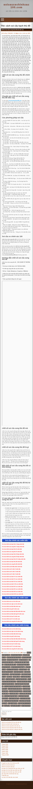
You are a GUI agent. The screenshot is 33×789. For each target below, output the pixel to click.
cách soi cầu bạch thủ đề (12, 669)
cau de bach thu (23, 669)
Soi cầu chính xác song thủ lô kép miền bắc (13, 556)
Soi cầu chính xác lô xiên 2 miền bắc (11, 569)
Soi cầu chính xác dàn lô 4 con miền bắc (12, 576)
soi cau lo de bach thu (14, 698)
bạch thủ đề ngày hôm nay (23, 664)
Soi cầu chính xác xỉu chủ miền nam (11, 601)
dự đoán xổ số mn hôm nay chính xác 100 (11, 770)
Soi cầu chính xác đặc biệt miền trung (11, 633)
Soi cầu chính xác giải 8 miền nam (10, 609)
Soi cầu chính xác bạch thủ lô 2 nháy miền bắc (13, 559)
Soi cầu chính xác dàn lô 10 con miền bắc (12, 584)
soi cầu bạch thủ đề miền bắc (15, 688)
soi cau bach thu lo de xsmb (15, 691)
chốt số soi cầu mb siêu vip (14, 652)
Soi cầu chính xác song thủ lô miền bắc (12, 551)
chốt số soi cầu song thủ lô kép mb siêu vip (12, 727)
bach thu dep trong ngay (12, 659)
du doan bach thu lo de (15, 674)
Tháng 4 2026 (5, 747)
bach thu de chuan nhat (16, 655)
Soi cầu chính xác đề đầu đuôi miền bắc (12, 566)
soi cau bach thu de (10, 679)
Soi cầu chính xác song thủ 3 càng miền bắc (13, 546)
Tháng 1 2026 (5, 753)
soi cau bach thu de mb (21, 679)
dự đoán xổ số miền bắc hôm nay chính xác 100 (13, 768)
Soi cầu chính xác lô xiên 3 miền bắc (11, 571)
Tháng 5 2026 (5, 746)
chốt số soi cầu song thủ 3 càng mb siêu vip (12, 729)
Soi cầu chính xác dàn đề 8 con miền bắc (12, 591)
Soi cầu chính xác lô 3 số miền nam (11, 618)
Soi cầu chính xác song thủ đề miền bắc (12, 564)
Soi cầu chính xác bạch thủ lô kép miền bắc (13, 554)
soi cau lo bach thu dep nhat (10, 696)
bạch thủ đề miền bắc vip (10, 664)
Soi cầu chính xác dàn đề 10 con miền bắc (12, 594)
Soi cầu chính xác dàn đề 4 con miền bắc (12, 586)
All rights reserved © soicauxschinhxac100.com (16, 784)
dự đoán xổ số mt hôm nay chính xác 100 (11, 772)
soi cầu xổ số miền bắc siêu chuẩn (10, 777)
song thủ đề (7, 705)
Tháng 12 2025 (5, 755)
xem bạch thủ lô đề (25, 705)
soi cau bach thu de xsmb (8, 684)
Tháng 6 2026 (5, 744)
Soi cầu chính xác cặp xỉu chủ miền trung (12, 631)
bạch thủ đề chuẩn (23, 659)
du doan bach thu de (18, 672)
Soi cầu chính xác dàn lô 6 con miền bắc (12, 579)
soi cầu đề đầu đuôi (14, 693)
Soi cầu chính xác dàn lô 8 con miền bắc (12, 581)
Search (4, 714)
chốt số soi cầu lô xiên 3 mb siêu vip (10, 724)
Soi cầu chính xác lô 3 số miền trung (11, 646)
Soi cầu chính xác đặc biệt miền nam (11, 606)
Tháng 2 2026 (5, 751)
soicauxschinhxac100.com (16, 6)
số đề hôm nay (5, 775)
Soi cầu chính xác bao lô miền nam (11, 616)
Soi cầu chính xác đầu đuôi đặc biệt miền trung (14, 638)
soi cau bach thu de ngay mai (24, 681)
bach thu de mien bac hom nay (14, 657)
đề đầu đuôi (9, 676)
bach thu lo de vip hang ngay (18, 667)
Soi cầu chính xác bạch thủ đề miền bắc (12, 561)
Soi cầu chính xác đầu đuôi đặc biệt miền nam (13, 611)
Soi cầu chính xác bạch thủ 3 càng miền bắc (13, 544)
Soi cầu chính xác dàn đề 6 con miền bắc (12, 589)
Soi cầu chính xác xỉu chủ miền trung (11, 628)
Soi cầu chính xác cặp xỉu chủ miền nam (12, 604)
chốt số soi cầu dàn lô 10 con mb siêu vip (11, 722)
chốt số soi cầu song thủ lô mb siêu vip (11, 725)
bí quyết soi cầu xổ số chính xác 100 (10, 763)
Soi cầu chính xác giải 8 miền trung (11, 636)
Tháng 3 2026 (5, 749)
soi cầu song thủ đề (12, 703)
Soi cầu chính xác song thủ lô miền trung (12, 648)
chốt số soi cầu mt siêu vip (8, 766)
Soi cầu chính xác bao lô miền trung (11, 643)
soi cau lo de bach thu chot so (11, 701)
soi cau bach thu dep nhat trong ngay (13, 686)
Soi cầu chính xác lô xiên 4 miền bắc (11, 574)
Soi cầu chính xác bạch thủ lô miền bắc (12, 549)
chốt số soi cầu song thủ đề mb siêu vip (12, 29)
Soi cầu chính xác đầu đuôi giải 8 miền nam (13, 614)
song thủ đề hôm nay (16, 705)
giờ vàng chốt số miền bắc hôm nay (10, 773)
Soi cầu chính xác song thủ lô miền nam (12, 621)
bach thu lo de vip (6, 667)
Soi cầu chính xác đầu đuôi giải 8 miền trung (13, 641)
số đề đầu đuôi (16, 676)
